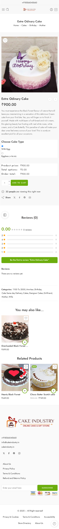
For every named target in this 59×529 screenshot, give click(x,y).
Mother (42, 25)
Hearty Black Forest (10, 394)
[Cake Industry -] (29, 9)
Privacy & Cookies (11, 516)
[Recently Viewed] (54, 523)
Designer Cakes (36, 293)
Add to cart (19, 183)
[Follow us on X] (4, 453)
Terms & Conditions (11, 473)
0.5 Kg (9, 330)
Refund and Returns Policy (14, 478)
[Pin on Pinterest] (24, 197)
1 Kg (9, 334)
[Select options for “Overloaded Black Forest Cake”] (24, 342)
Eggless (8, 156)
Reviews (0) (29, 217)
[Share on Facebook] (19, 197)
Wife (11, 296)
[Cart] (56, 9)
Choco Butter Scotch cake (42, 394)
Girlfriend (48, 293)
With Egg (5, 149)
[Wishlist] (5, 40)
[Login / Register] (51, 9)
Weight (4, 326)
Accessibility (49, 516)
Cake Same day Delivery (12, 293)
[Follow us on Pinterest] (14, 453)
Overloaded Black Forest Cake (15, 345)
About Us (7, 463)
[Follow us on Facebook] (9, 453)
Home (16, 25)
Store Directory (24, 523)
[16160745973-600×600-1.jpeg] (29, 64)
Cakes (24, 25)
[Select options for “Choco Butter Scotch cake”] (53, 390)
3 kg (9, 387)
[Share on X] (14, 197)
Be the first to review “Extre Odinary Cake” (29, 259)
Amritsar (30, 289)
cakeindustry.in (7, 446)
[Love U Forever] (55, 99)
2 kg (9, 338)
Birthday (33, 25)
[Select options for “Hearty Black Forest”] (24, 390)
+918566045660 (29, 2)
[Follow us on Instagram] (19, 453)
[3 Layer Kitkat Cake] (50, 99)
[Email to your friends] (30, 197)
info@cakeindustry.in (10, 442)
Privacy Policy (9, 468)
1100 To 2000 (19, 289)
